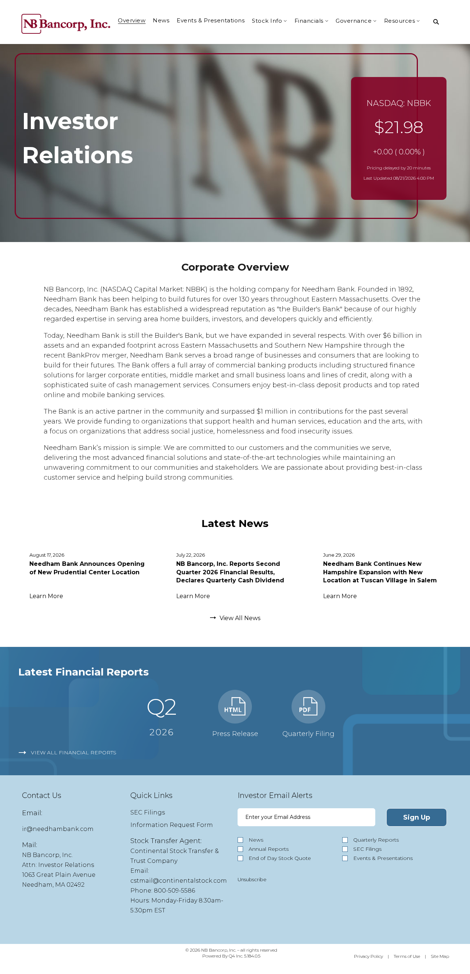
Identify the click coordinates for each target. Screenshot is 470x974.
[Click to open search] (436, 22)
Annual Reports (269, 849)
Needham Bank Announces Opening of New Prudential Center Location (87, 567)
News (256, 839)
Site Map (440, 956)
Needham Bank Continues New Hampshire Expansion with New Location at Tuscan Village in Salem (380, 572)
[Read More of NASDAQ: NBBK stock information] (398, 138)
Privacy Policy (368, 956)
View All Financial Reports (73, 752)
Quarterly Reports (376, 839)
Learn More (46, 596)
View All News (240, 618)
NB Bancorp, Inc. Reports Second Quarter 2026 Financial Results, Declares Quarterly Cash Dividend (230, 572)
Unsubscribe (252, 879)
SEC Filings (147, 812)
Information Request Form (171, 824)
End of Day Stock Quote (280, 858)
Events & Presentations (383, 858)
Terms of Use (407, 956)
